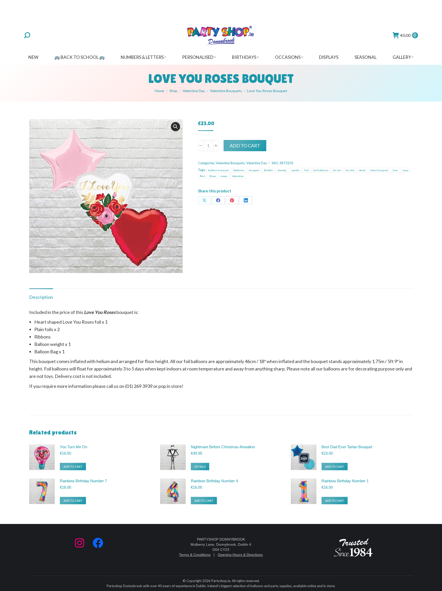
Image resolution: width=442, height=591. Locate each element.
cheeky (282, 170)
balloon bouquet (218, 170)
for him (350, 170)
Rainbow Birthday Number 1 (345, 481)
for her (337, 170)
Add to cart (245, 145)
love (395, 170)
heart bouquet (379, 170)
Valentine (238, 176)
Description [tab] (41, 297)
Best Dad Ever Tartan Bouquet (347, 447)
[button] (175, 126)
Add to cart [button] (72, 466)
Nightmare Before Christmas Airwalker (223, 447)
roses (223, 176)
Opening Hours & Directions (240, 555)
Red (202, 176)
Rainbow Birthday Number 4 (214, 481)
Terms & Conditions (195, 555)
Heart (362, 170)
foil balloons (320, 170)
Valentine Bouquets (230, 163)
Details (200, 466)
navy (405, 170)
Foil (306, 170)
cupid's (295, 170)
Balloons (239, 170)
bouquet (254, 170)
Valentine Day (256, 163)
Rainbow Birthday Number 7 (83, 481)
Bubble (268, 170)
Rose (212, 176)
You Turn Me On (73, 447)
